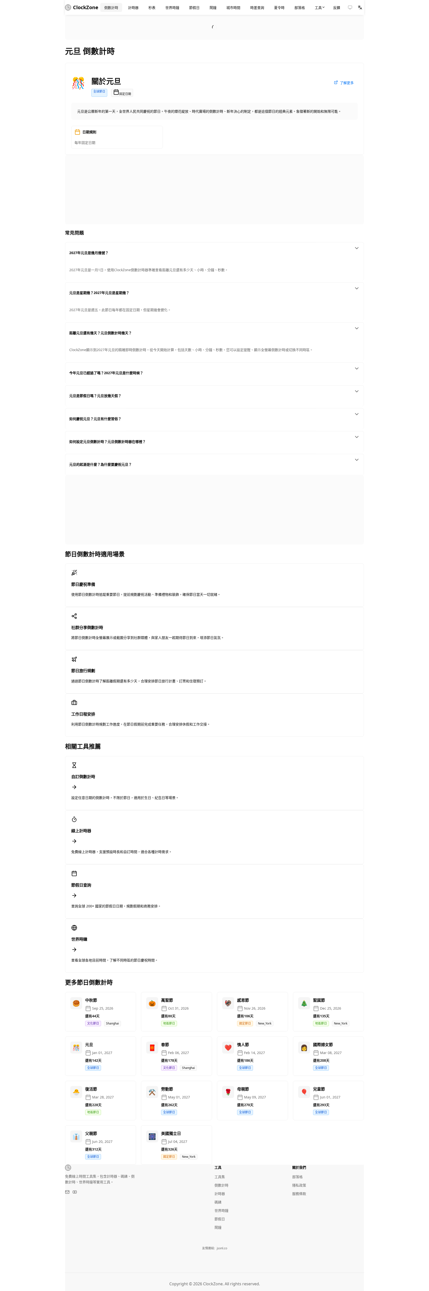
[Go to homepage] (68, 1168)
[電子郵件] (67, 1192)
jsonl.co (222, 1248)
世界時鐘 (221, 1210)
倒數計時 (221, 1185)
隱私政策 (299, 1185)
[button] (350, 7)
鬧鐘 (217, 1227)
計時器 (219, 1193)
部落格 (297, 1176)
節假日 (219, 1219)
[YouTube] (74, 1192)
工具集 (219, 1176)
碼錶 (217, 1202)
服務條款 (299, 1193)
